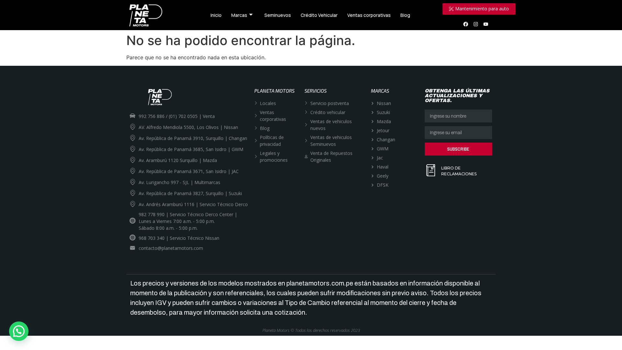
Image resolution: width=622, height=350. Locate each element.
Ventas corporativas (369, 15)
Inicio (216, 15)
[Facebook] (466, 24)
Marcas (239, 15)
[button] (19, 331)
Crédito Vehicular (319, 15)
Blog (405, 15)
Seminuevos (277, 15)
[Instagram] (476, 24)
